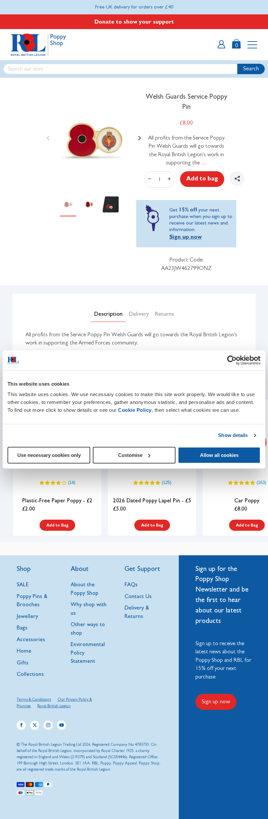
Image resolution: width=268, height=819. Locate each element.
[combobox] (134, 69)
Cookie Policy (135, 410)
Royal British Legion (54, 706)
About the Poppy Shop (84, 589)
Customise (130, 455)
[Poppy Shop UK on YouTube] (61, 725)
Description (108, 314)
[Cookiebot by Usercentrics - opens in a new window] (231, 360)
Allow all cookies (219, 455)
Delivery (139, 314)
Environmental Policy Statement (88, 653)
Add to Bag (57, 525)
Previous (46, 136)
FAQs (131, 584)
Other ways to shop (88, 629)
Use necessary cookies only (49, 455)
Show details (233, 435)
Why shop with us (89, 609)
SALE (23, 584)
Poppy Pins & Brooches (32, 600)
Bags (22, 627)
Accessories (31, 639)
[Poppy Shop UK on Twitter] (34, 725)
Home (24, 651)
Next (138, 136)
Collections (30, 674)
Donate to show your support (134, 22)
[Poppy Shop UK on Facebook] (21, 725)
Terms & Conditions (34, 699)
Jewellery (27, 616)
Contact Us (138, 596)
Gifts (22, 662)
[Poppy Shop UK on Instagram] (48, 725)
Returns (164, 314)
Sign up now (185, 237)
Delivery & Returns (137, 612)
